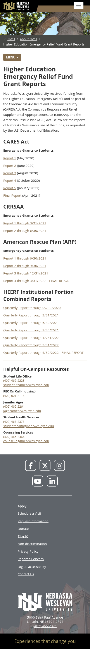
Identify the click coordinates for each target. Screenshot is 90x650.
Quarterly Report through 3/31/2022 (31, 345)
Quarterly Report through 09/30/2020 (32, 307)
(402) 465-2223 (13, 380)
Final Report (12, 195)
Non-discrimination (32, 543)
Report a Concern (31, 559)
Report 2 (9, 165)
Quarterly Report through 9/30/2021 (31, 330)
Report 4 (9, 180)
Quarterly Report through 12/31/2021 (32, 337)
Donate (23, 528)
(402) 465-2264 (13, 406)
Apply (22, 505)
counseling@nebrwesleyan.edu (26, 441)
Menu (11, 57)
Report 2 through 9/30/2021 (24, 265)
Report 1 (9, 158)
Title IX (23, 536)
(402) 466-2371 (45, 626)
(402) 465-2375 (13, 421)
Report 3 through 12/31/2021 (25, 273)
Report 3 (9, 173)
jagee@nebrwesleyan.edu (22, 411)
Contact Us (26, 574)
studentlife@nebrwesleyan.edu (26, 385)
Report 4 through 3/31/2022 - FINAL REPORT (37, 280)
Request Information (33, 521)
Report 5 (9, 188)
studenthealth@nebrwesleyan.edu (28, 426)
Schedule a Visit (29, 513)
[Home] (16, 6)
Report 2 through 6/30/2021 (24, 230)
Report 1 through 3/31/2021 (24, 223)
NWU (11, 39)
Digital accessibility (32, 566)
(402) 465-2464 (13, 437)
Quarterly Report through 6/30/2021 (31, 322)
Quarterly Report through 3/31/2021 (31, 315)
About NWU (28, 39)
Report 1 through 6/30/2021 (24, 258)
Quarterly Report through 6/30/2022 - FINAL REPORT (43, 352)
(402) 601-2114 (13, 396)
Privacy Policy (28, 551)
